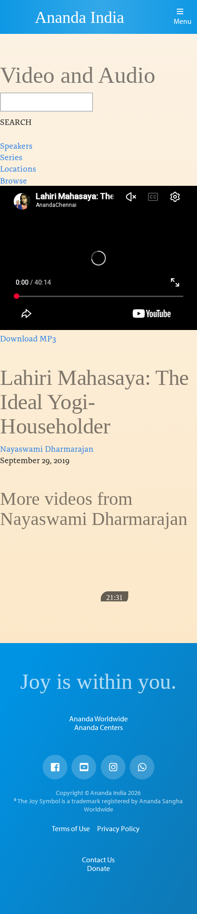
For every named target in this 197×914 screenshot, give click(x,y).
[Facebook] (55, 767)
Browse (13, 180)
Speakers (16, 145)
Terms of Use (71, 828)
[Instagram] (113, 767)
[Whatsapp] (142, 767)
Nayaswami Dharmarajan (46, 448)
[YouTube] (83, 767)
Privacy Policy (118, 828)
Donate (98, 868)
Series (11, 156)
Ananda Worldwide (98, 718)
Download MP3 (28, 338)
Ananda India (79, 17)
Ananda (18, 17)
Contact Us (98, 859)
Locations (18, 168)
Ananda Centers (98, 727)
